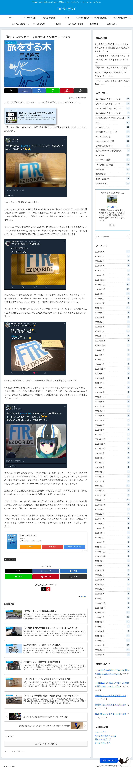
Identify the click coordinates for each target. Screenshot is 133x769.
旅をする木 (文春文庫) (28, 535)
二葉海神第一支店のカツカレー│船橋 (111, 68)
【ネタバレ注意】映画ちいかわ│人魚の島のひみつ (112, 82)
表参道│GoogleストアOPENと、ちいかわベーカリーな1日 (111, 74)
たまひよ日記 (101, 732)
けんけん (112, 206)
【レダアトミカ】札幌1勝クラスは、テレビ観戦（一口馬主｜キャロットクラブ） (112, 59)
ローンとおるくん (103, 743)
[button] (80, 90)
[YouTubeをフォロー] (48, 589)
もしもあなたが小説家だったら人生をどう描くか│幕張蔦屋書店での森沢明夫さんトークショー (112, 47)
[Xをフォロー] (43, 589)
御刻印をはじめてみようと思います (110, 696)
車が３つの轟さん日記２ (105, 736)
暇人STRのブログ (103, 739)
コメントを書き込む (46, 743)
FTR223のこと (11, 559)
